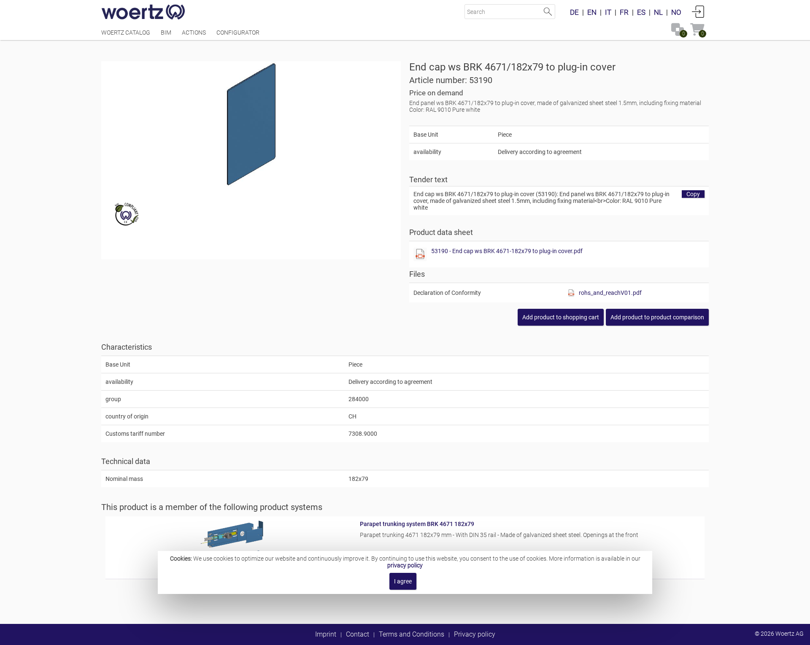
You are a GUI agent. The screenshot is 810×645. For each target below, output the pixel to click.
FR (624, 12)
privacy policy (405, 565)
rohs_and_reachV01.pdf (610, 292)
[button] (657, 317)
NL (658, 12)
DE (574, 12)
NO (676, 12)
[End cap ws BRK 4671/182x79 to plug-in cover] (251, 124)
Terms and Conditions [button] (411, 634)
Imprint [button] (325, 634)
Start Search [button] (547, 11)
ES (641, 12)
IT (608, 12)
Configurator (237, 32)
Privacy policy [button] (474, 634)
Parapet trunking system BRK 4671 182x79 (417, 524)
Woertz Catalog (125, 32)
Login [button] (698, 11)
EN (592, 12)
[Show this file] (420, 254)
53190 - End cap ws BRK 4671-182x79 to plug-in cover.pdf (507, 251)
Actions (194, 32)
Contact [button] (357, 634)
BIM (166, 32)
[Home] (143, 12)
